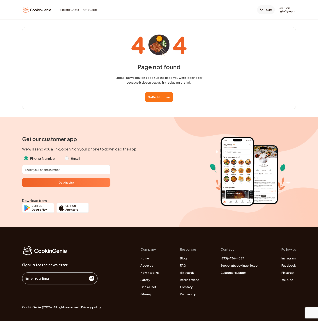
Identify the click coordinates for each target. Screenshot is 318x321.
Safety (145, 280)
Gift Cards (90, 10)
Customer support (233, 273)
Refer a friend (189, 280)
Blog (183, 258)
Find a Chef (148, 287)
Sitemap (146, 294)
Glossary (186, 287)
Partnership (188, 294)
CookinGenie (31, 307)
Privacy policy (91, 307)
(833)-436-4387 (232, 258)
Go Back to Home (159, 97)
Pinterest (287, 273)
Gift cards (187, 273)
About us (146, 265)
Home (144, 258)
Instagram (288, 258)
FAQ (183, 265)
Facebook (288, 265)
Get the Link (66, 182)
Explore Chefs (69, 10)
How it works (149, 273)
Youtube (287, 280)
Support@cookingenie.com (240, 265)
